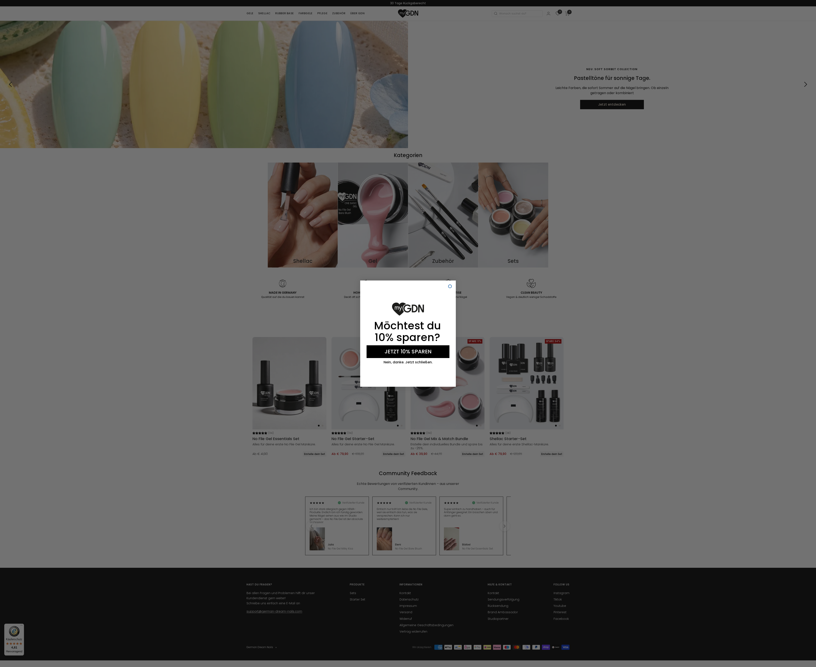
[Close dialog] (450, 286)
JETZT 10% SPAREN (408, 351)
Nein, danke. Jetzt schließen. (408, 362)
